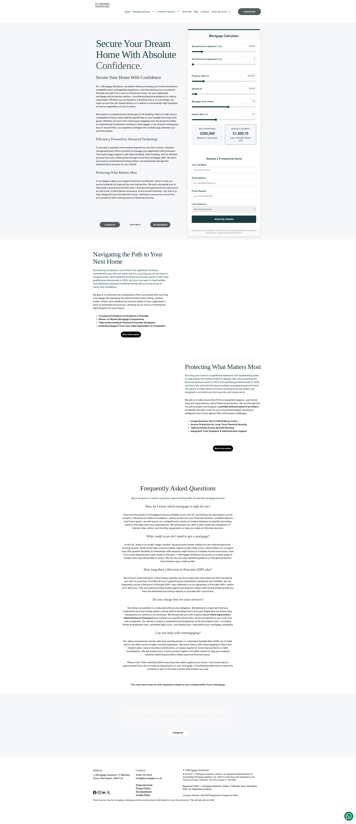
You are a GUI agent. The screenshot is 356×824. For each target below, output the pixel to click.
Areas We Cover (219, 11)
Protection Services (166, 11)
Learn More (135, 224)
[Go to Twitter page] (108, 792)
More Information (131, 334)
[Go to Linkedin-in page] (104, 792)
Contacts (205, 11)
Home (127, 11)
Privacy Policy (143, 788)
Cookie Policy (143, 795)
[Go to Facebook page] (95, 792)
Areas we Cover (144, 785)
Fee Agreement (160, 224)
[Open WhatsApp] (348, 816)
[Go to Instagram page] (99, 792)
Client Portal (249, 11)
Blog (196, 11)
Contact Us (110, 224)
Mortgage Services (141, 11)
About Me (186, 11)
